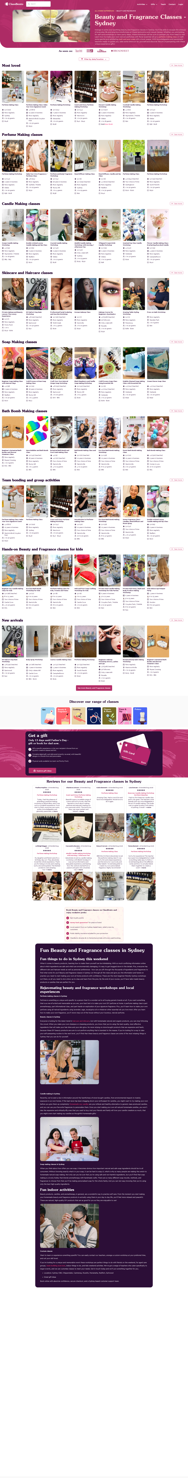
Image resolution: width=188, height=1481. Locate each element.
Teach (163, 4)
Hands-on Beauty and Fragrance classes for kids (42, 549)
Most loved (11, 65)
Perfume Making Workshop (47, 795)
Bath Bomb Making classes (24, 411)
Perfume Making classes (22, 134)
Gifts (153, 4)
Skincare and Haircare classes (27, 273)
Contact (172, 4)
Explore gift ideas (42, 771)
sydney (104, 11)
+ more (54, 811)
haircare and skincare (81, 1021)
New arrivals (12, 620)
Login (180, 4)
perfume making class (168, 37)
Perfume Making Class (109, 793)
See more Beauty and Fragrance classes (94, 688)
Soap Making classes (19, 342)
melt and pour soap (127, 39)
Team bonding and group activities (31, 480)
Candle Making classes (21, 204)
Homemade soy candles (79, 1104)
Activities (141, 4)
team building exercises (56, 1266)
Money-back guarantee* (79, 922)
